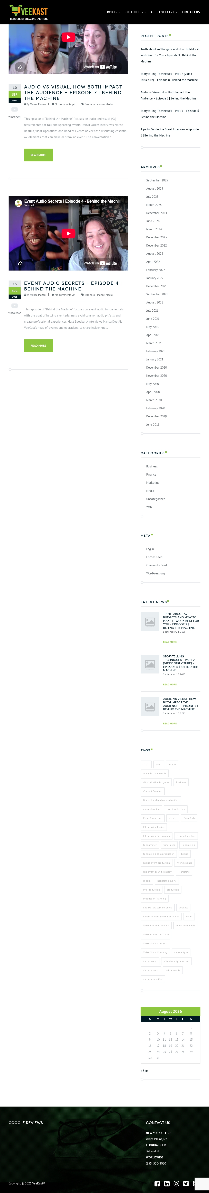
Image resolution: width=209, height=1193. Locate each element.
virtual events (151, 970)
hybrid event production (156, 862)
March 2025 (154, 205)
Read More (39, 155)
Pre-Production (151, 889)
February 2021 (155, 351)
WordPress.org (155, 573)
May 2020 (152, 384)
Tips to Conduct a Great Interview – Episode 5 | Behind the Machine (170, 132)
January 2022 (154, 278)
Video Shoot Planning (155, 952)
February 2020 (155, 408)
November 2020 (156, 376)
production (173, 889)
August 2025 (154, 188)
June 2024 (152, 221)
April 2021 (153, 335)
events (173, 818)
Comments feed (156, 565)
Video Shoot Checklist (155, 943)
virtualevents (173, 970)
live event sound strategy (157, 871)
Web (149, 507)
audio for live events (154, 773)
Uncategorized (155, 499)
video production (185, 925)
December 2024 (156, 213)
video (189, 916)
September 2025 (157, 180)
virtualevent (150, 961)
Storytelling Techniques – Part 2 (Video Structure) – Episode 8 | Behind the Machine (169, 77)
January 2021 (154, 359)
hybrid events (184, 862)
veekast (183, 907)
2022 (159, 764)
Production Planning (154, 898)
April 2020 (153, 392)
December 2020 (156, 367)
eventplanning (151, 809)
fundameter (150, 844)
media (146, 880)
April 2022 (153, 262)
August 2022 (154, 253)
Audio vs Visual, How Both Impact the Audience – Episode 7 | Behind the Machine (73, 92)
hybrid (184, 853)
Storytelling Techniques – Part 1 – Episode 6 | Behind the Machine (170, 114)
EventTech (189, 818)
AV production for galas (156, 782)
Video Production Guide (156, 934)
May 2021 (152, 327)
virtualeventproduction (176, 961)
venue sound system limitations (161, 916)
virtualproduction (152, 979)
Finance (100, 104)
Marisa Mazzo (38, 104)
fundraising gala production (158, 853)
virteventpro (181, 952)
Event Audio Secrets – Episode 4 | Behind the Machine (73, 286)
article (172, 764)
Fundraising (188, 844)
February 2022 (155, 270)
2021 (146, 764)
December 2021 (156, 286)
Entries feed (154, 557)
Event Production (152, 818)
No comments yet (65, 104)
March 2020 (154, 400)
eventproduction (176, 809)
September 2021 (157, 294)
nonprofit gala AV (166, 880)
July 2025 (152, 197)
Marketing (152, 483)
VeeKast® (38, 1183)
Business (90, 104)
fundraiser (169, 844)
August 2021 (154, 302)
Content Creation (152, 791)
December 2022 (156, 245)
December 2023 (156, 237)
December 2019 (156, 416)
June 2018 (152, 424)
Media (109, 104)
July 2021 (152, 310)
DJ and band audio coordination (160, 800)
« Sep (144, 1071)
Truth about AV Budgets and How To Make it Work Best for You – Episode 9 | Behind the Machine (170, 55)
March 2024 (154, 229)
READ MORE (170, 641)
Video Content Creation (156, 925)
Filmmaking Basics (153, 826)
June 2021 (152, 319)
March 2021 (154, 343)
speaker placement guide (157, 907)
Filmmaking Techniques (156, 835)
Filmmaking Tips (186, 835)
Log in (150, 549)
